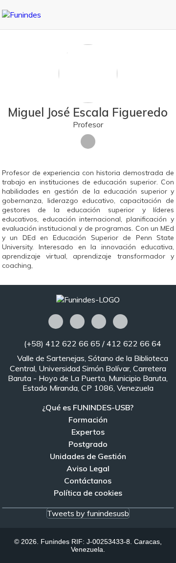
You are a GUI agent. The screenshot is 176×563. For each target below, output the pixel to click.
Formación (88, 419)
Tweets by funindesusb (88, 513)
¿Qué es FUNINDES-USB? (87, 407)
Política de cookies (88, 493)
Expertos (88, 432)
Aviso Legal (88, 468)
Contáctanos (87, 480)
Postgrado (88, 444)
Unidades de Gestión (88, 456)
